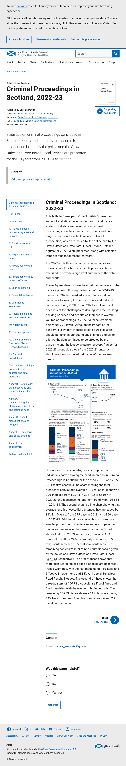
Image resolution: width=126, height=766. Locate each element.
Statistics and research (71, 62)
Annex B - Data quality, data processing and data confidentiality (21, 388)
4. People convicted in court (21, 267)
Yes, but (57, 692)
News (33, 62)
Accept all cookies (19, 39)
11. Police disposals (20, 332)
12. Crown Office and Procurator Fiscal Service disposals (20, 343)
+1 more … (53, 117)
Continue (53, 704)
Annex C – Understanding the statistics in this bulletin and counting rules (22, 404)
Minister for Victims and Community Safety (32, 113)
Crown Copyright (65, 736)
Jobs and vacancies (86, 736)
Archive (25, 736)
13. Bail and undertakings (16, 356)
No (54, 684)
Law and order (19, 121)
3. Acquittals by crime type (20, 256)
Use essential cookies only (51, 39)
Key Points (14, 213)
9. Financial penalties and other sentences (20, 315)
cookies (22, 6)
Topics (21, 62)
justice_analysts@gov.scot (72, 646)
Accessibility (12, 736)
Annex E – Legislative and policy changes (20, 434)
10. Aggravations (18, 324)
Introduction (15, 221)
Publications (47, 62)
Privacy (103, 736)
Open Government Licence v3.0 (59, 749)
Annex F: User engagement (16, 445)
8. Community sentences (16, 304)
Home (9, 71)
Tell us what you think (21, 454)
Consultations (96, 62)
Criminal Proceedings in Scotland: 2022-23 (22, 204)
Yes (54, 675)
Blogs (112, 62)
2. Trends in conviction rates (21, 245)
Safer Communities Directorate (32, 117)
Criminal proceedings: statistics (32, 179)
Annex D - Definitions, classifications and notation (20, 421)
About (9, 62)
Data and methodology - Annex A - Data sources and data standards (21, 371)
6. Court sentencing (19, 287)
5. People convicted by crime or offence (21, 278)
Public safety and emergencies (41, 121)
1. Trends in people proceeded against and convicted (21, 232)
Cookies (49, 736)
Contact (37, 736)
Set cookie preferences (86, 39)
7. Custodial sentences (21, 295)
